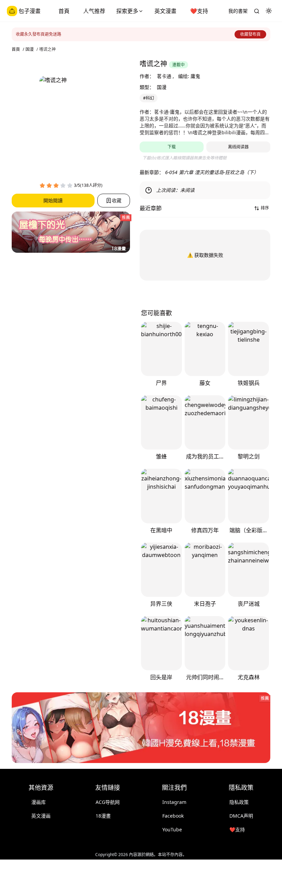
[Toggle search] (256, 11)
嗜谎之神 (47, 49)
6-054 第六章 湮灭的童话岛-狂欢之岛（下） (212, 172)
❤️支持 (199, 11)
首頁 (63, 11)
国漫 (29, 49)
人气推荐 (94, 11)
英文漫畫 (165, 11)
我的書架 (238, 11)
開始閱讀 (53, 200)
